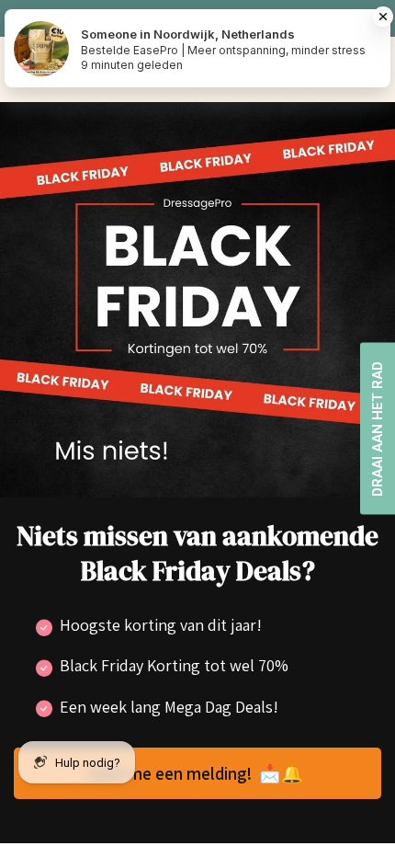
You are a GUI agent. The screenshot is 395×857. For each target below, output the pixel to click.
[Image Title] (197, 298)
